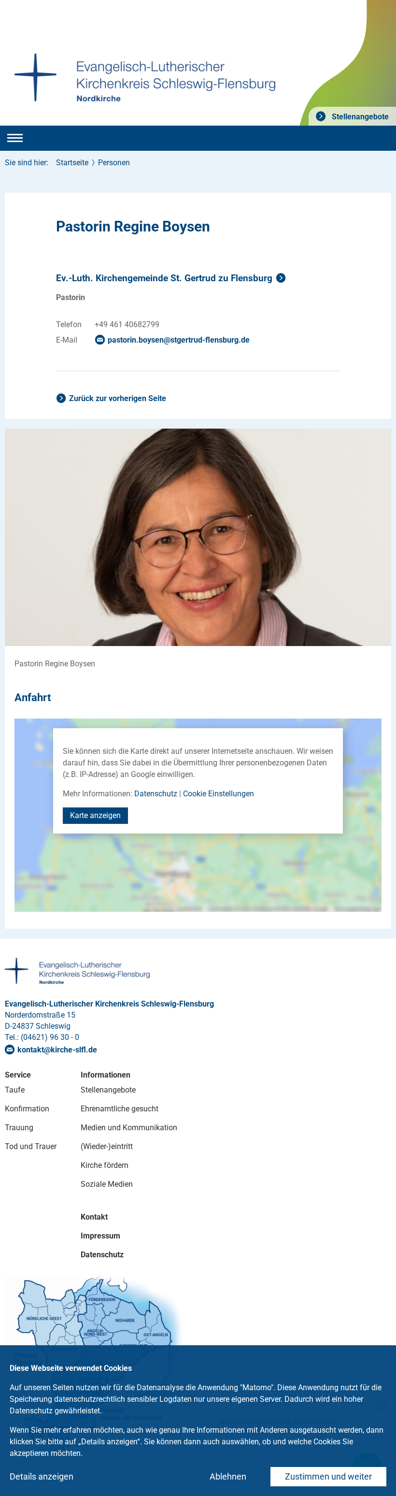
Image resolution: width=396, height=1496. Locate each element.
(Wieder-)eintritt (107, 1146)
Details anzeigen (41, 1476)
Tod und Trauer (31, 1146)
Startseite (72, 162)
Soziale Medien (107, 1184)
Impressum (100, 1235)
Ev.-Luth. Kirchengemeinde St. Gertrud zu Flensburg (164, 278)
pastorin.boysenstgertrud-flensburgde (179, 340)
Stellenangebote (359, 116)
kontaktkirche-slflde (57, 1049)
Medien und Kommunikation (129, 1127)
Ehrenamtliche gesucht (119, 1108)
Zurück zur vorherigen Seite (117, 398)
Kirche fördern (104, 1165)
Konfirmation (27, 1108)
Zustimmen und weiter (328, 1476)
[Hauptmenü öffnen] (15, 138)
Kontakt (94, 1217)
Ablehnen (228, 1476)
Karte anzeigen (95, 815)
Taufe (15, 1089)
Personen (114, 162)
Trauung (19, 1127)
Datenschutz (155, 793)
